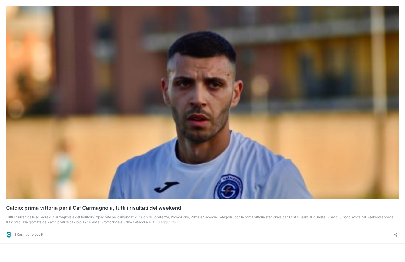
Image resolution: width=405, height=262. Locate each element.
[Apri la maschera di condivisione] (395, 233)
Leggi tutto (167, 222)
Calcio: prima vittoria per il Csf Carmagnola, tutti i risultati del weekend (93, 208)
